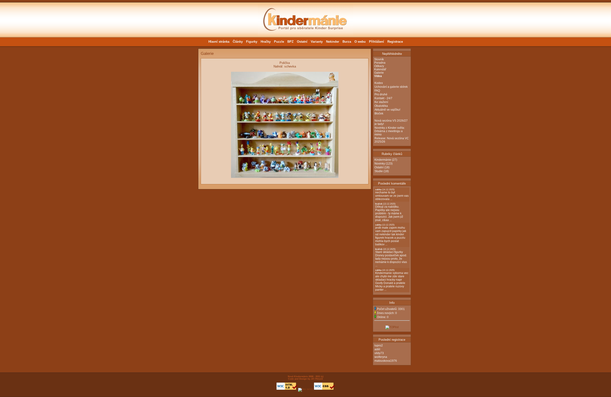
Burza (346, 41)
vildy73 (379, 353)
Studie (378, 171)
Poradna (379, 62)
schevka (290, 66)
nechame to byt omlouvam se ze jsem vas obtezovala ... (392, 194)
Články (238, 41)
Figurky (251, 41)
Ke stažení (381, 102)
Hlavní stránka (218, 41)
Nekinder (332, 41)
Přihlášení (376, 41)
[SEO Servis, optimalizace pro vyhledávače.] (305, 389)
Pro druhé (380, 94)
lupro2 (378, 345)
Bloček (378, 113)
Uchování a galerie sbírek (391, 86)
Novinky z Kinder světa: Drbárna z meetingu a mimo (389, 131)
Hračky (266, 41)
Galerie (379, 72)
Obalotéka (381, 106)
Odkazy (379, 66)
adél (377, 349)
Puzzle (279, 41)
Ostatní (302, 41)
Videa (378, 76)
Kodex (378, 83)
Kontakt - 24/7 (383, 98)
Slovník (379, 59)
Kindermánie (382, 159)
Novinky (379, 163)
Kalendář (380, 69)
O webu (360, 41)
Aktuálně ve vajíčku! (387, 109)
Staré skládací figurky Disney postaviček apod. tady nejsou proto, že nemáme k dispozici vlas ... (391, 257)
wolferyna (380, 357)
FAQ (377, 90)
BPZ (290, 41)
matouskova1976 (385, 360)
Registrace (395, 41)
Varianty (317, 41)
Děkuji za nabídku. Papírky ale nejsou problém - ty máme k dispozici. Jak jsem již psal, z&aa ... (389, 212)
